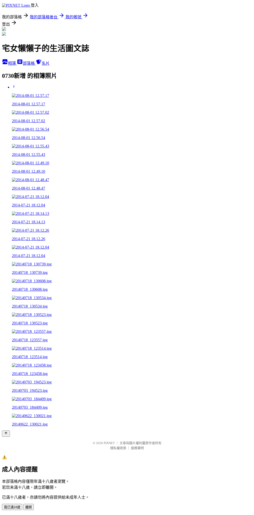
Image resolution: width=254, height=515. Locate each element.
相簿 (12, 63)
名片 (46, 63)
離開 (28, 507)
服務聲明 (137, 448)
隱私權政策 (118, 448)
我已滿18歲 (12, 507)
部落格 (29, 63)
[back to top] (6, 433)
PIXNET (109, 443)
